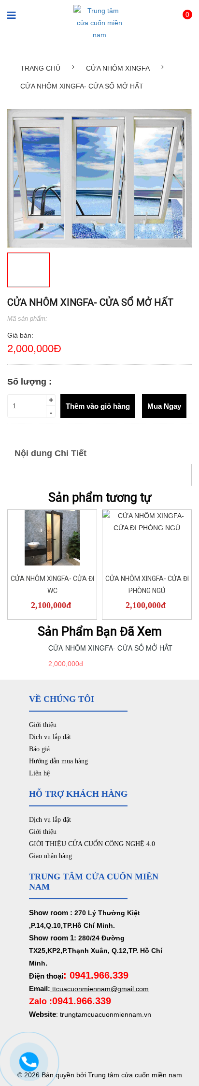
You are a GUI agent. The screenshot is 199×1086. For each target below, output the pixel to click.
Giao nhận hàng (50, 856)
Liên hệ (39, 773)
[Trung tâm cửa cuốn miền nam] (99, 22)
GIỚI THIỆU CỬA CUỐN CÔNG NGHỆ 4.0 (92, 844)
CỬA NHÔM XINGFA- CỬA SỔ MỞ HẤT (110, 648)
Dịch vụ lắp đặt (50, 737)
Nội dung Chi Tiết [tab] (50, 453)
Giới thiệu (43, 725)
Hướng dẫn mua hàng (58, 761)
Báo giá (39, 749)
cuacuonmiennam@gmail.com (102, 989)
